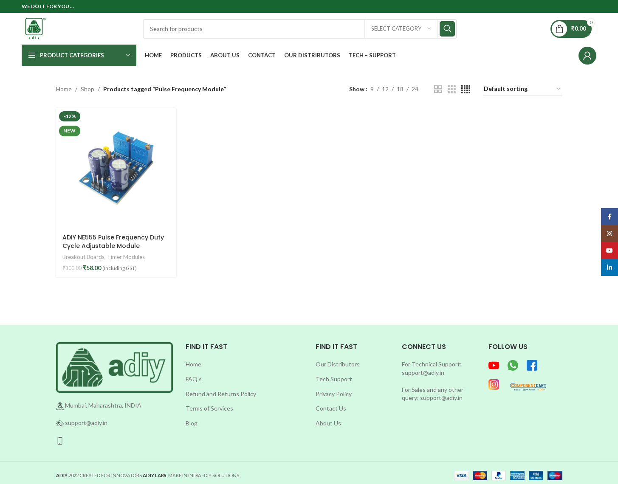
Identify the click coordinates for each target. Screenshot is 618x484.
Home (64, 89)
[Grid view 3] (452, 89)
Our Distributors (338, 364)
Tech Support (334, 379)
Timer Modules (126, 256)
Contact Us (331, 408)
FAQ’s (194, 379)
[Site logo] (35, 27)
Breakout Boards (83, 256)
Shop (87, 89)
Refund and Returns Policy (221, 393)
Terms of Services (209, 408)
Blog (192, 423)
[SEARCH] (447, 29)
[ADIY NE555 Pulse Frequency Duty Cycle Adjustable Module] (116, 168)
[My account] (587, 55)
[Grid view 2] (438, 89)
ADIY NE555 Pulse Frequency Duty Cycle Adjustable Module (113, 241)
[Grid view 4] (465, 89)
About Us (328, 423)
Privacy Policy (334, 393)
